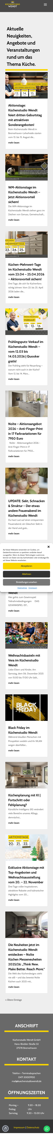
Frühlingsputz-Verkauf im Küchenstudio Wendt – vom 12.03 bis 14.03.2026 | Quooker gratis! (25, 351)
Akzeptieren (26, 566)
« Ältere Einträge (13, 999)
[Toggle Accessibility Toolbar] (5, 1128)
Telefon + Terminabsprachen (26, 1073)
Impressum (33, 588)
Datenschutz (22, 588)
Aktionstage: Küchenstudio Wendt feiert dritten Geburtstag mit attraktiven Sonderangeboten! (25, 115)
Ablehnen (26, 574)
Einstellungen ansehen (26, 582)
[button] (48, 546)
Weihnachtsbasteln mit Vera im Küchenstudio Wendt (24, 660)
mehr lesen (13, 142)
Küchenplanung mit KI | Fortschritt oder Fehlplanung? (24, 800)
